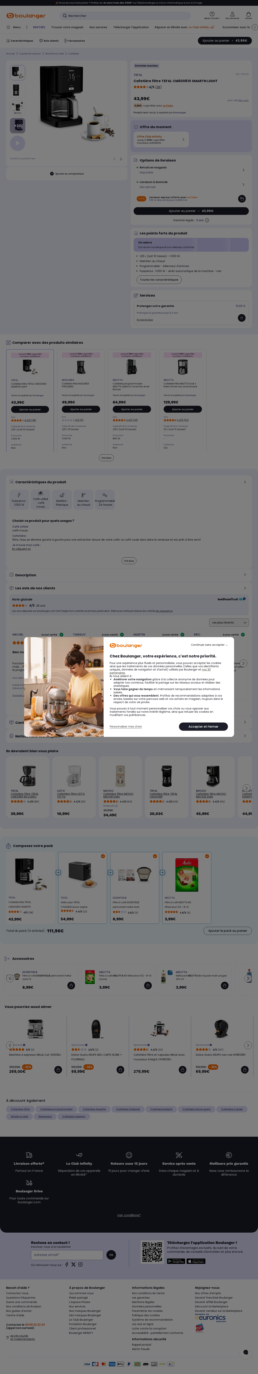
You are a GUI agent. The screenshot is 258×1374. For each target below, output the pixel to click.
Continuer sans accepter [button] (209, 645)
